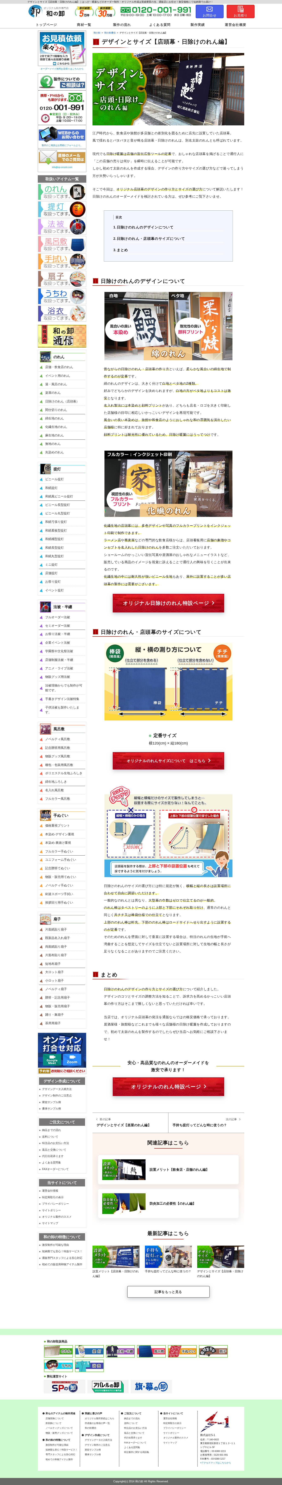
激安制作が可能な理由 (55, 1244)
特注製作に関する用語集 (136, 1452)
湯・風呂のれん (56, 384)
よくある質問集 (51, 1162)
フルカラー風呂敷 (57, 798)
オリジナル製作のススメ (57, 1216)
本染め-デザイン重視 (59, 834)
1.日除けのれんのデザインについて (143, 227)
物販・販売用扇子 (57, 1006)
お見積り (241, 15)
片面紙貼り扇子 (56, 929)
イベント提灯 (54, 590)
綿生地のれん (54, 418)
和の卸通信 (90, 1428)
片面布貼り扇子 (56, 955)
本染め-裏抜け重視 (58, 842)
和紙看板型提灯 (56, 530)
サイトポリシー (51, 1210)
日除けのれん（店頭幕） (62, 401)
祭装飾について (54, 1423)
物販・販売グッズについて (59, 1433)
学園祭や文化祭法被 (59, 651)
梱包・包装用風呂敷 (59, 765)
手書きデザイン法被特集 (62, 699)
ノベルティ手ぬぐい (59, 885)
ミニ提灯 (51, 564)
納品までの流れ (51, 1130)
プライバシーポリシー (55, 1203)
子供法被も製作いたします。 (62, 710)
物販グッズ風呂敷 (57, 756)
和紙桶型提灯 (54, 539)
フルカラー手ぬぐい (59, 851)
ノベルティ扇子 (56, 989)
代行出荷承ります (53, 1156)
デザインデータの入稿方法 (98, 1440)
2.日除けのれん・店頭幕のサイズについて (149, 239)
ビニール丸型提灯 (57, 513)
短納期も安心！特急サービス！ (61, 1449)
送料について (50, 1136)
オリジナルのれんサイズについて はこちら (166, 761)
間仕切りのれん (56, 410)
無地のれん (53, 443)
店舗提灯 (51, 573)
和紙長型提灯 (54, 547)
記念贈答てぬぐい (57, 868)
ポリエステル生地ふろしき (63, 773)
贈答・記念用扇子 (57, 997)
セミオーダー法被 (57, 625)
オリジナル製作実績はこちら (99, 1418)
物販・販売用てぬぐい (60, 877)
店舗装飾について (55, 1418)
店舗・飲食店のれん (59, 367)
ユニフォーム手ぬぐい (60, 859)
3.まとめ (120, 250)
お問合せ (210, 15)
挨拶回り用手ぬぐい (59, 902)
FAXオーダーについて (55, 1169)
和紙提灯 (51, 488)
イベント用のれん (57, 375)
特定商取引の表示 (53, 1197)
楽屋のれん (53, 392)
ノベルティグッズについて (59, 1428)
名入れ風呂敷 (54, 790)
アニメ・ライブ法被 (59, 668)
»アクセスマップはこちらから (215, 1462)
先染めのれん (54, 452)
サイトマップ (50, 1223)
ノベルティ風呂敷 (57, 739)
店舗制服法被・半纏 (59, 659)
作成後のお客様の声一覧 (97, 1423)
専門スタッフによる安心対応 (60, 1454)
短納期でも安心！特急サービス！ (62, 1251)
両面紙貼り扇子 (56, 946)
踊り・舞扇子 (54, 1014)
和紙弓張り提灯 (56, 521)
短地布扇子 (53, 963)
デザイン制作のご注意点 (57, 1095)
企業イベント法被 (57, 642)
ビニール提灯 (54, 479)
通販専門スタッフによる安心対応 (62, 1257)
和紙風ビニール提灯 (59, 496)
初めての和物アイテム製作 (59, 1459)
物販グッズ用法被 (57, 676)
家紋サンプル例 (51, 1102)
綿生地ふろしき (56, 781)
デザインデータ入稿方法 (57, 1089)
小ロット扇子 (54, 980)
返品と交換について (54, 1149)
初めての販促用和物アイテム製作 (62, 1264)
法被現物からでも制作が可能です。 (63, 688)
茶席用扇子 (53, 1023)
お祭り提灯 (53, 581)
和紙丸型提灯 (54, 556)
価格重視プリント (57, 825)
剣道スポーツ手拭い (59, 894)
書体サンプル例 (51, 1108)
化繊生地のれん (56, 427)
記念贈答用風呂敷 (57, 747)
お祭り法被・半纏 (57, 634)
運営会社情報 (50, 1190)
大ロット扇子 (54, 972)
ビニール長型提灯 (57, 505)
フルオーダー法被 (57, 617)
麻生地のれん (54, 435)
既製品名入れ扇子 (57, 938)
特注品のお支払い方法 (55, 1143)
